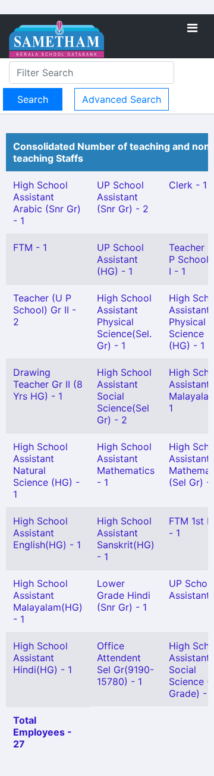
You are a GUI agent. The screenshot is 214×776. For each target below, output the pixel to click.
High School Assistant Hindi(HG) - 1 (42, 658)
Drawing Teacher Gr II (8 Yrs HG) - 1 (48, 384)
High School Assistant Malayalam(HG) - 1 (48, 601)
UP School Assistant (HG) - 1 (120, 259)
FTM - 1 (30, 247)
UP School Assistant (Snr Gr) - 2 (123, 197)
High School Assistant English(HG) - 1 (47, 533)
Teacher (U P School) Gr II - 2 (44, 310)
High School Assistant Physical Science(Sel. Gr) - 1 (124, 321)
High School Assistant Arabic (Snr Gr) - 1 (47, 203)
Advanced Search (121, 99)
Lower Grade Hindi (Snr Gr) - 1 (123, 595)
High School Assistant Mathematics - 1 (126, 464)
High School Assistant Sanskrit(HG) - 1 (126, 539)
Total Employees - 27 (42, 732)
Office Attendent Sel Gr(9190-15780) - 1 (125, 663)
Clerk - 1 (188, 185)
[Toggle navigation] (192, 28)
